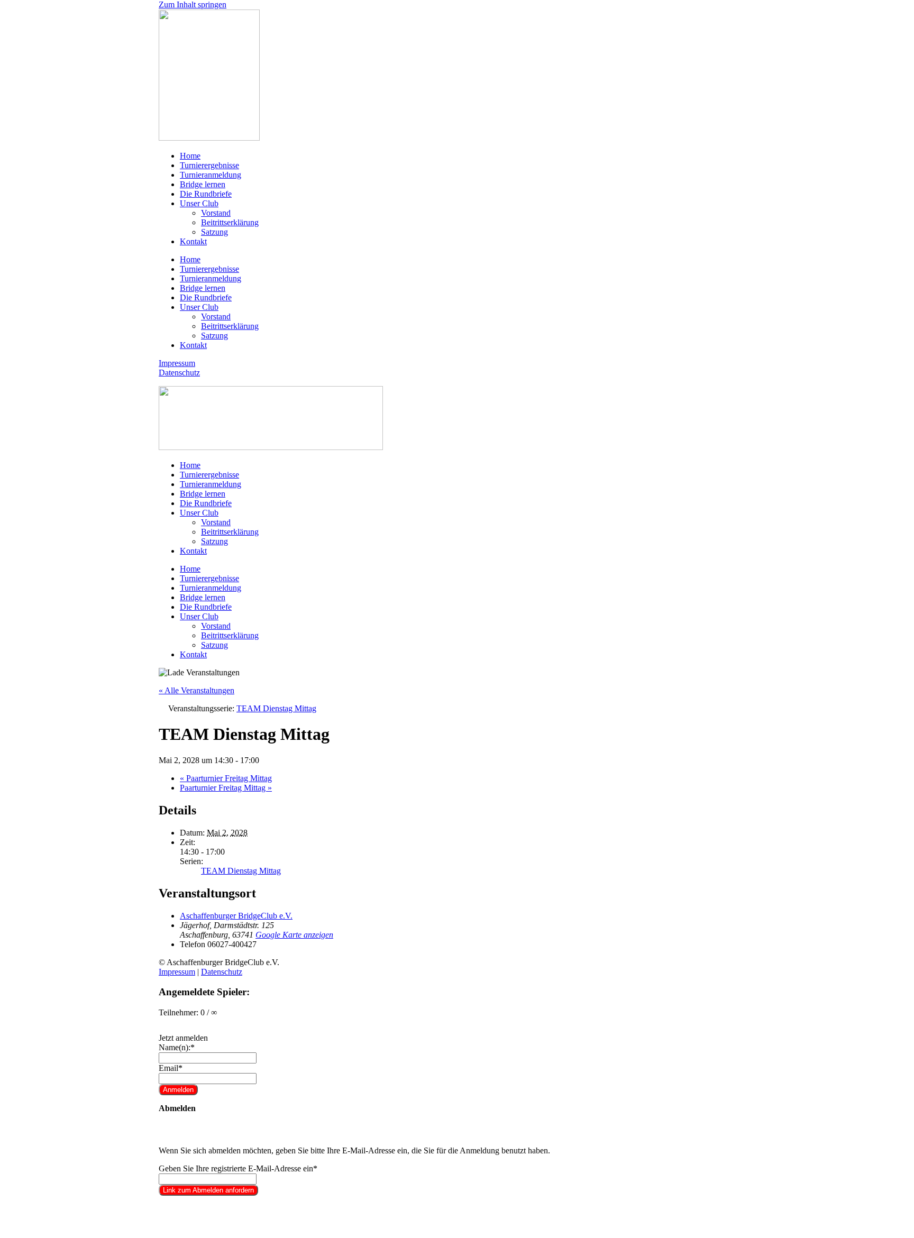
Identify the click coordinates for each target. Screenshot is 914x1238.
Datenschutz (179, 372)
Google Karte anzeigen (294, 934)
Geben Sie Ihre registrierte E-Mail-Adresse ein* (238, 1168)
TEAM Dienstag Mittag (241, 870)
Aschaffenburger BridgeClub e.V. (236, 915)
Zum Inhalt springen (192, 4)
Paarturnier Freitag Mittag (226, 778)
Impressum (177, 363)
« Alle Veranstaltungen (196, 690)
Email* (170, 1067)
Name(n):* (177, 1047)
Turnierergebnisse (209, 165)
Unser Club (199, 203)
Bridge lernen (202, 184)
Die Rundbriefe (206, 193)
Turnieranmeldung (210, 174)
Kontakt (193, 241)
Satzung (214, 231)
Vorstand (216, 212)
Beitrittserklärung (230, 222)
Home (190, 155)
